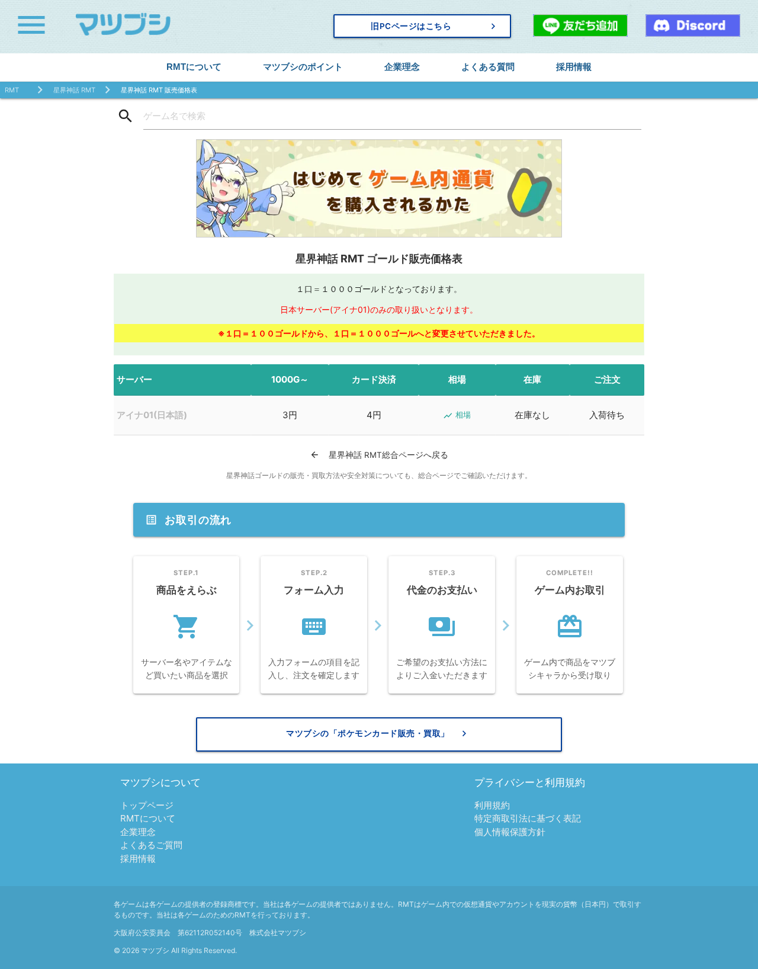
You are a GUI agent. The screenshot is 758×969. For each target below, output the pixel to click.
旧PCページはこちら (435, 26)
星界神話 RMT (74, 90)
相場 (457, 415)
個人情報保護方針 (509, 832)
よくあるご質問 (151, 845)
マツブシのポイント (303, 67)
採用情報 (574, 67)
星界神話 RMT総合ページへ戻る (379, 455)
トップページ (147, 805)
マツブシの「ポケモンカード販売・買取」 (378, 733)
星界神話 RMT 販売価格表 (159, 90)
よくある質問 (488, 67)
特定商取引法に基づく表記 (527, 818)
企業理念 (402, 67)
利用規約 (492, 805)
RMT (12, 90)
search (125, 116)
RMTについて (193, 67)
